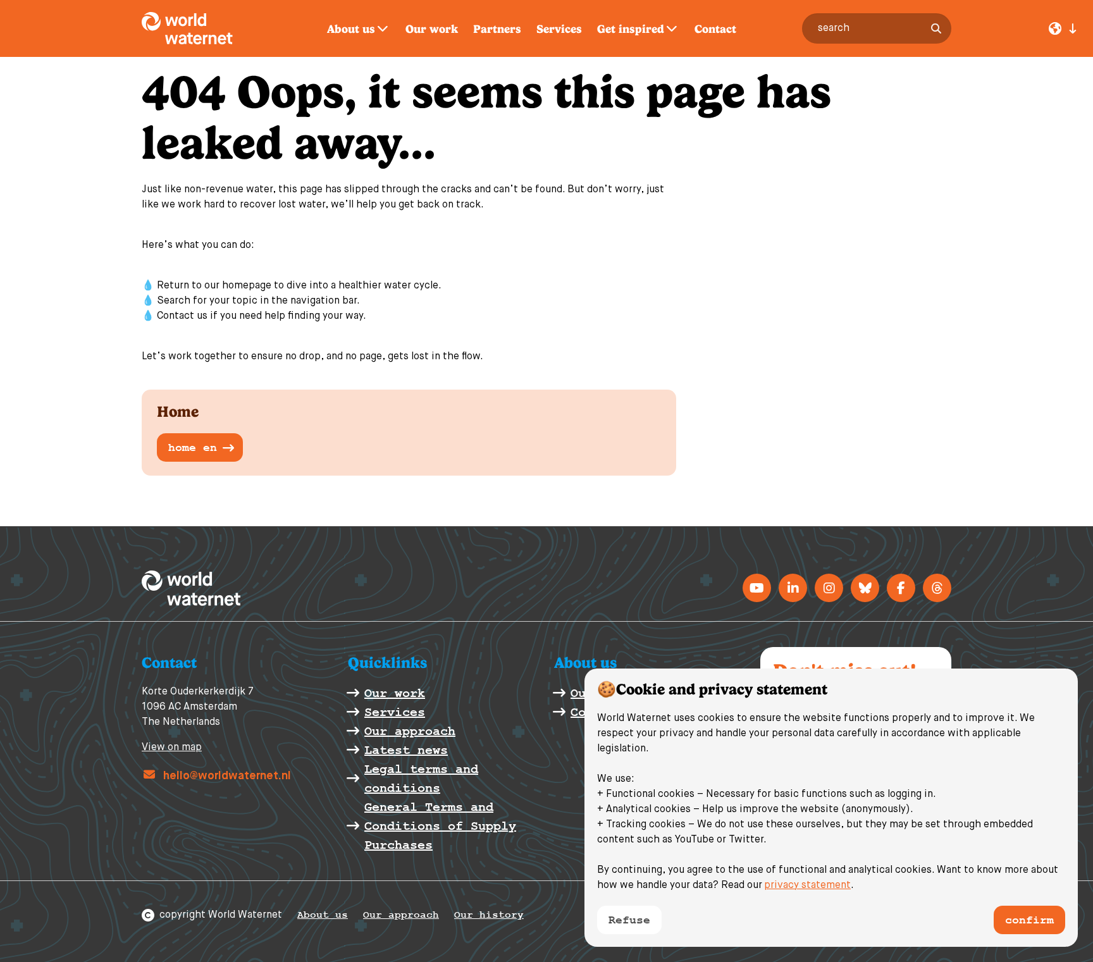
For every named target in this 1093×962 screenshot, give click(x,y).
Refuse (629, 920)
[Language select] (1062, 28)
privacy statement (807, 885)
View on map (172, 748)
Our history (489, 915)
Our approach (401, 915)
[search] (936, 28)
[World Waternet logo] (201, 28)
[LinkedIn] (793, 588)
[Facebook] (901, 588)
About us (322, 915)
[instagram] (829, 588)
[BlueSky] (865, 588)
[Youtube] (757, 588)
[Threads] (937, 588)
